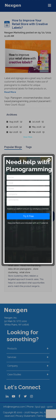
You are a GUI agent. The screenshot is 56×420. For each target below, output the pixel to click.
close (49, 160)
